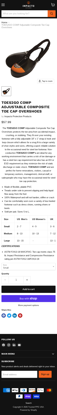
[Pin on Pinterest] (20, 315)
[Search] (52, 13)
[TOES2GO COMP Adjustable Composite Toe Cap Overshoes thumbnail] (6, 91)
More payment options (28, 305)
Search (29, 403)
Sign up (45, 374)
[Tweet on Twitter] (9, 315)
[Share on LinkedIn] (14, 315)
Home (4, 22)
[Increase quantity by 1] (27, 279)
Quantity (5, 274)
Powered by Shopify (28, 410)
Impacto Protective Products (18, 116)
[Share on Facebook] (3, 315)
